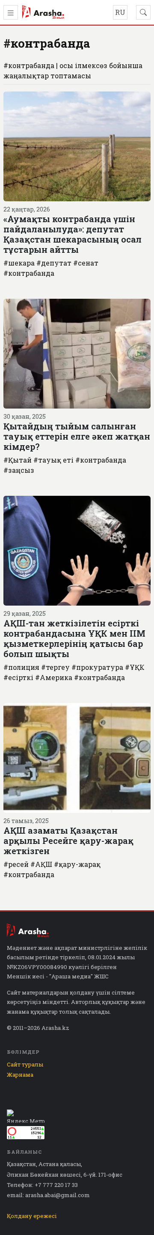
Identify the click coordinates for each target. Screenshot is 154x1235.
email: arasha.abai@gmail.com (48, 1195)
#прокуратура (97, 667)
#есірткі (18, 677)
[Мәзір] (10, 12)
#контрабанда (28, 273)
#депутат (53, 262)
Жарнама (20, 1074)
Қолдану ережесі (32, 1216)
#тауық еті (53, 459)
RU (120, 12)
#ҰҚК (135, 667)
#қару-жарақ (77, 864)
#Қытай (17, 459)
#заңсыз (18, 470)
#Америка (53, 677)
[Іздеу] (143, 12)
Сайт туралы (25, 1064)
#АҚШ (41, 864)
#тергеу (55, 667)
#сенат (85, 262)
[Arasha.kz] (43, 12)
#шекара (19, 262)
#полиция (21, 667)
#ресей (16, 864)
